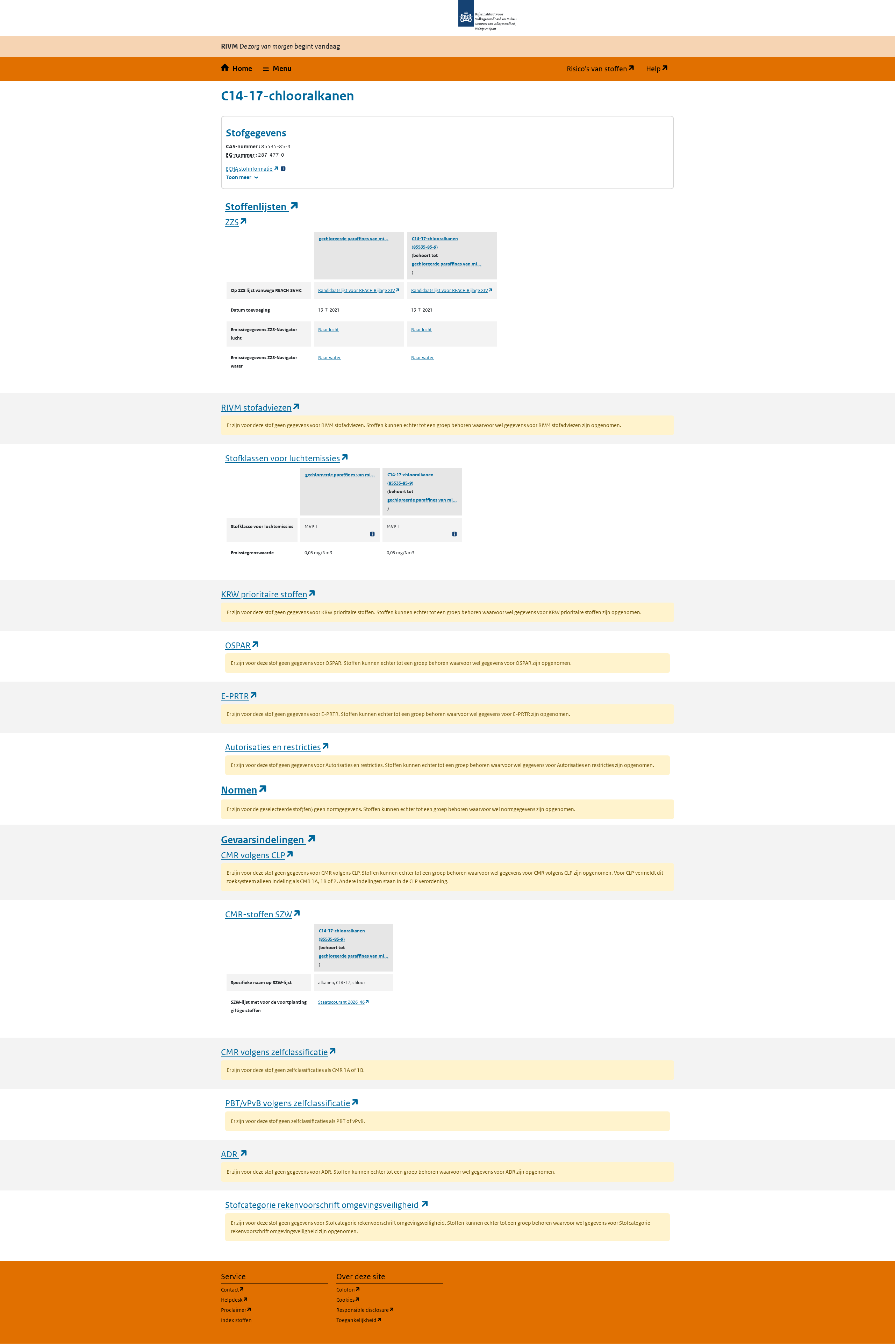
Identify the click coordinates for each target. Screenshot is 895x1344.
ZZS (236, 222)
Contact (266, 1289)
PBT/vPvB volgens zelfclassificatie (292, 1103)
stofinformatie (252, 168)
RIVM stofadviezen (261, 407)
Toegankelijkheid (389, 1319)
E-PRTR (239, 696)
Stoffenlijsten (262, 207)
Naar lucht (328, 330)
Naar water (329, 358)
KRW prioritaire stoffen (268, 594)
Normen (244, 790)
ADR (234, 1154)
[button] (277, 69)
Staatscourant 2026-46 (344, 1002)
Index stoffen (236, 1320)
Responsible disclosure (389, 1309)
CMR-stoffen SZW (263, 914)
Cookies (381, 1299)
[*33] (283, 168)
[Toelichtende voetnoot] (372, 534)
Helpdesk (268, 1299)
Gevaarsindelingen (269, 840)
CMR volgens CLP (257, 855)
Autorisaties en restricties (277, 747)
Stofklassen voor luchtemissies (287, 458)
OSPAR (242, 645)
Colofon (381, 1289)
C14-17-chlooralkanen (435, 239)
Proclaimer (269, 1309)
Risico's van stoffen (603, 69)
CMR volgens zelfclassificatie (279, 1052)
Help (660, 69)
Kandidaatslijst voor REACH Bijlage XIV (359, 290)
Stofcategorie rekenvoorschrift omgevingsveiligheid (327, 1205)
